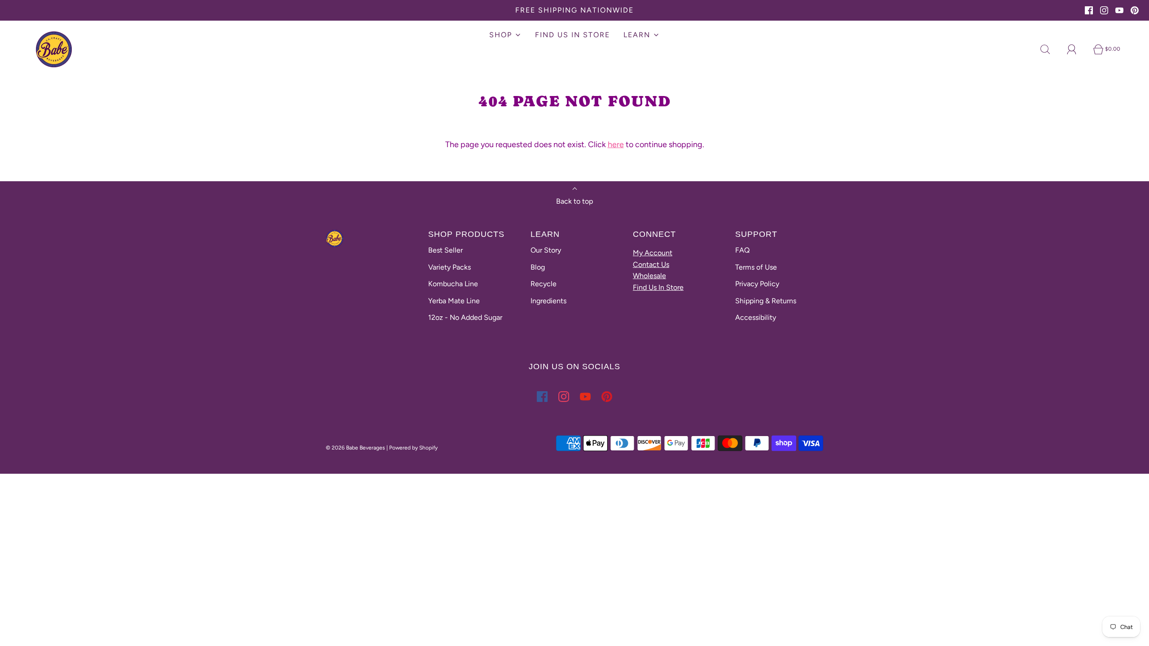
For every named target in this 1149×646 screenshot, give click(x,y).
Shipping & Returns (765, 301)
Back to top (574, 201)
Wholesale (649, 275)
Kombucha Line (453, 283)
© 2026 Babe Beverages (355, 448)
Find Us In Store (658, 287)
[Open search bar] (1050, 49)
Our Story (546, 250)
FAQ (742, 250)
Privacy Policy (757, 283)
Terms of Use (756, 267)
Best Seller (445, 250)
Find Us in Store (572, 35)
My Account (652, 253)
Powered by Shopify (413, 448)
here (616, 144)
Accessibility (755, 317)
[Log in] (1077, 49)
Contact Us (651, 264)
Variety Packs (449, 267)
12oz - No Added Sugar (465, 317)
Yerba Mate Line (454, 301)
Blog (538, 267)
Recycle (544, 283)
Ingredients (548, 301)
